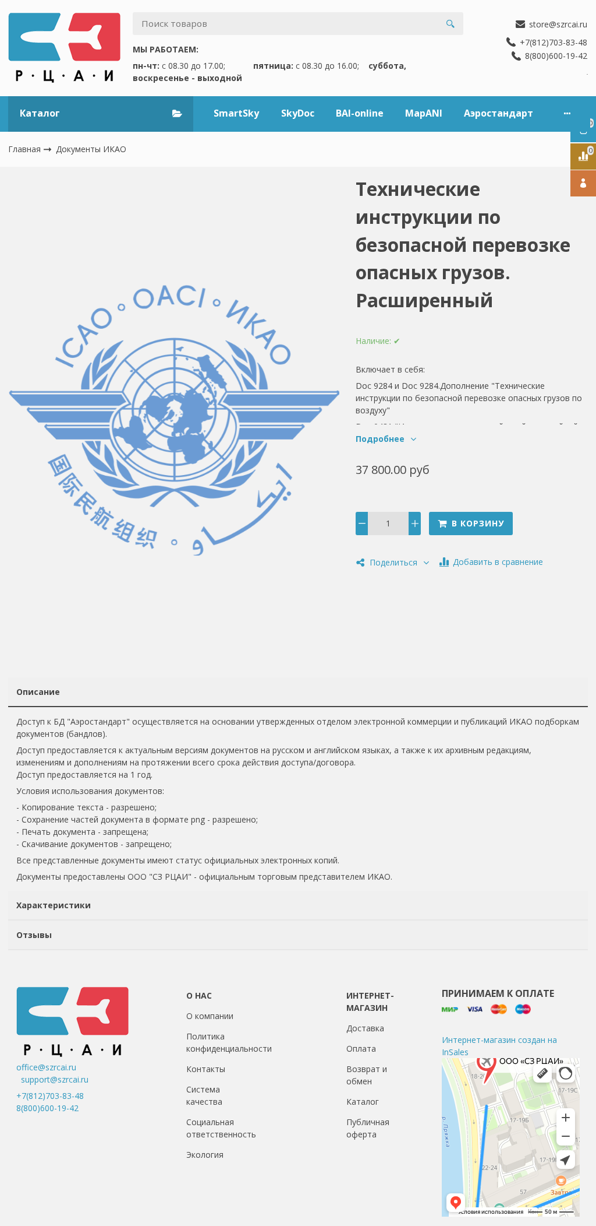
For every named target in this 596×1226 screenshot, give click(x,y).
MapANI (423, 113)
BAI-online (360, 113)
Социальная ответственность (221, 1128)
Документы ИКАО (91, 148)
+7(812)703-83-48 (50, 1095)
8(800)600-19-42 (47, 1107)
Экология (205, 1154)
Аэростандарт (498, 113)
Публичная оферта (367, 1128)
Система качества (204, 1095)
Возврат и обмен (366, 1075)
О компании (209, 1015)
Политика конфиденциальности (229, 1042)
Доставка (365, 1028)
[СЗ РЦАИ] (64, 48)
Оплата (361, 1048)
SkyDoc (297, 113)
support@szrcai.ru (54, 1079)
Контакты (205, 1068)
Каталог (362, 1101)
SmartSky (236, 113)
